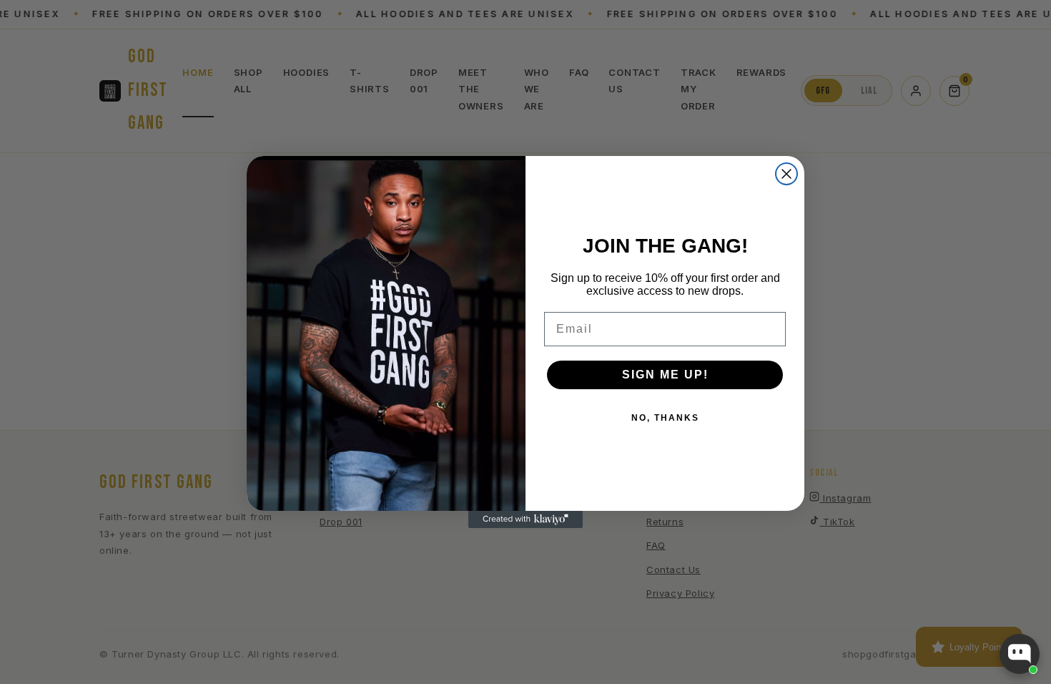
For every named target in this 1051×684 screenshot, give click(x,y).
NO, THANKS (665, 418)
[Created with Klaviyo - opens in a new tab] (525, 519)
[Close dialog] (786, 174)
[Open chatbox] (1020, 654)
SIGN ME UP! (665, 374)
